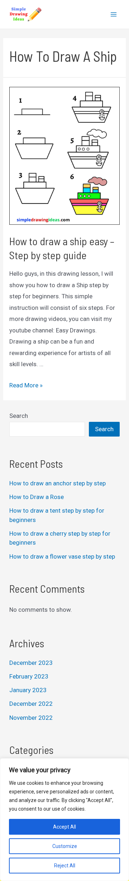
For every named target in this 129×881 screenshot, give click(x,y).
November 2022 (31, 717)
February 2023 (28, 676)
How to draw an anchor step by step (57, 483)
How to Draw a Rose (36, 496)
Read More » (26, 385)
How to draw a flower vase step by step (62, 556)
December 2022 (31, 703)
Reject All (64, 865)
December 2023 (31, 662)
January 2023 (28, 690)
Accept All (64, 827)
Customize (64, 846)
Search (18, 415)
